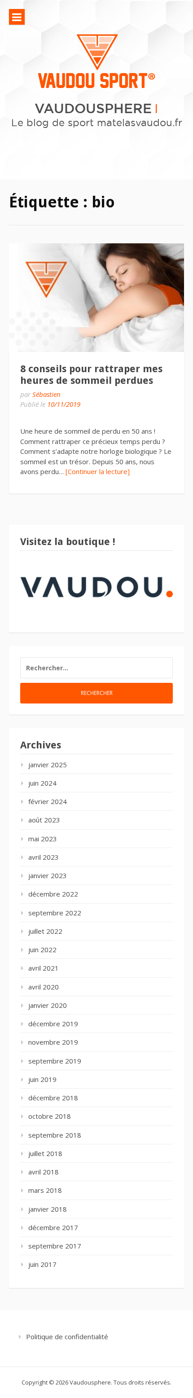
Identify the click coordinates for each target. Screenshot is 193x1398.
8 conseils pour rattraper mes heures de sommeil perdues (91, 374)
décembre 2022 (53, 893)
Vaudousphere (93, 108)
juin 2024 (42, 782)
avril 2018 (43, 1171)
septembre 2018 (54, 1134)
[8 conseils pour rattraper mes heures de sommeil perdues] (96, 297)
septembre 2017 (54, 1245)
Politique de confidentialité (67, 1336)
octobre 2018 (49, 1116)
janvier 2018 (47, 1209)
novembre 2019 (53, 1042)
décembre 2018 (53, 1097)
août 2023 (44, 819)
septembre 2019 (54, 1060)
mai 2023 (42, 838)
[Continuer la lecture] (98, 471)
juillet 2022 (45, 931)
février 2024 (47, 801)
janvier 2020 (47, 1005)
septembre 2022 (54, 912)
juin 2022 (42, 949)
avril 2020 (43, 986)
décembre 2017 (53, 1227)
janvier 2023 (47, 875)
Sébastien (46, 394)
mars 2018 (45, 1190)
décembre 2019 (53, 1023)
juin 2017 (42, 1264)
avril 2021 (43, 967)
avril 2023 (43, 857)
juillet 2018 (45, 1153)
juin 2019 (42, 1079)
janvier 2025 (47, 764)
